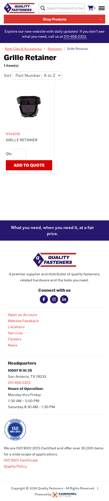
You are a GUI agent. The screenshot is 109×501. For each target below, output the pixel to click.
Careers (14, 339)
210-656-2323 (19, 382)
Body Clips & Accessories (23, 49)
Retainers (55, 49)
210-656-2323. (75, 36)
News (12, 345)
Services (15, 333)
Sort (7, 75)
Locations (16, 327)
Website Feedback (23, 321)
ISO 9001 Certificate (21, 460)
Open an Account (22, 314)
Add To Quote (29, 165)
